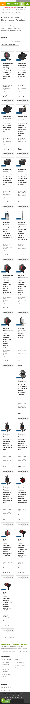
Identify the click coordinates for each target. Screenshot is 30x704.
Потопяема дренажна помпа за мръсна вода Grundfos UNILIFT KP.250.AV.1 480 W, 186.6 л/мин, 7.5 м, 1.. (7, 230)
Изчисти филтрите (15, 41)
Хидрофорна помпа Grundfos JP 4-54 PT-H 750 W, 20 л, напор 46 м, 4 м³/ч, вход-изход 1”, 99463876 (22, 387)
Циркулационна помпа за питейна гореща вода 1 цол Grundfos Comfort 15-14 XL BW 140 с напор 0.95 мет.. (7, 71)
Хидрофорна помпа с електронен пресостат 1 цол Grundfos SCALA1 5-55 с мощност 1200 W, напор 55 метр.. (22, 177)
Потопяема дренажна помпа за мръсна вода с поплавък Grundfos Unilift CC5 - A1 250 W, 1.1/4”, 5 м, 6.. (7, 441)
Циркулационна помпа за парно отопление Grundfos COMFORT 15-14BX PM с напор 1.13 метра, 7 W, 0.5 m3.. (22, 548)
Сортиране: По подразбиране (10, 44)
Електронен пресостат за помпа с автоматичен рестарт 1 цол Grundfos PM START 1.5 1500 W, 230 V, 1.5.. (7, 124)
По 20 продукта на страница (9, 46)
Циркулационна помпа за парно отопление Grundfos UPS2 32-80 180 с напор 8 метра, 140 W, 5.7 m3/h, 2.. (7, 547)
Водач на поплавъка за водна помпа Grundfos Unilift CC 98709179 (22, 333)
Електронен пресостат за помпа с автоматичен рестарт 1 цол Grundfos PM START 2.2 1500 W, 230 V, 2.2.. (22, 71)
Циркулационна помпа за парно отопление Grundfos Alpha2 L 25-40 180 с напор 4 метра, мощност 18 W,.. (7, 285)
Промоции (18, 659)
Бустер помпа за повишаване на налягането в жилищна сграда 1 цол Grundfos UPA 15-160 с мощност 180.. (22, 126)
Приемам (5, 701)
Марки (17, 668)
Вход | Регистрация (24, 1)
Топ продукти (19, 662)
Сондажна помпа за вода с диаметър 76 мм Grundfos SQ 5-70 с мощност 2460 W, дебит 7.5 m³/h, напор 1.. (22, 231)
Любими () (12, 1)
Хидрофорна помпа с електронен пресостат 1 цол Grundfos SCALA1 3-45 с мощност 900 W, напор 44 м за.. (7, 177)
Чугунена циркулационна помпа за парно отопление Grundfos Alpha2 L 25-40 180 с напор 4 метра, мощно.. (7, 338)
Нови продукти (20, 665)
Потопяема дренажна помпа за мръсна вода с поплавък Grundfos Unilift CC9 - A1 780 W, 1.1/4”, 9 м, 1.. (7, 494)
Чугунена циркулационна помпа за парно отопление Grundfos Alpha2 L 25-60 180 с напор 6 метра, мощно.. (22, 285)
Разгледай (4, 100)
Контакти (3, 1)
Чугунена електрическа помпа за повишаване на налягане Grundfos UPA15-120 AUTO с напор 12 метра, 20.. (22, 494)
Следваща (11, 637)
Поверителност (7, 667)
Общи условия (6, 659)
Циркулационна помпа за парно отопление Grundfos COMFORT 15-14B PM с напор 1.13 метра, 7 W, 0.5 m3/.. (7, 601)
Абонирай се (23, 651)
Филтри (4, 37)
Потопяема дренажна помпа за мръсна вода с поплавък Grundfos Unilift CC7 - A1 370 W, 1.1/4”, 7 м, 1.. (22, 441)
